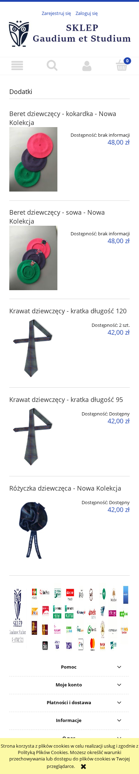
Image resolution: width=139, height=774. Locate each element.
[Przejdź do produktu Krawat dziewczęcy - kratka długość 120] (33, 348)
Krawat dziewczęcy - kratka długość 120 (68, 311)
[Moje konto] (87, 65)
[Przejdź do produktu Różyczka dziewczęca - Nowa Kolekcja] (33, 531)
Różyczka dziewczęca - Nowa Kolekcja (65, 488)
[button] (17, 65)
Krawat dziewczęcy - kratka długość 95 (66, 399)
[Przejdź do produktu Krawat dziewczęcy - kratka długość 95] (33, 436)
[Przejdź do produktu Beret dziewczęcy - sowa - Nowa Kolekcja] (33, 258)
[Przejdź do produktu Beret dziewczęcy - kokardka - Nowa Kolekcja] (33, 159)
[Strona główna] (69, 32)
